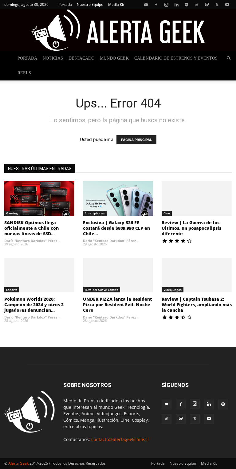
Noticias (53, 58)
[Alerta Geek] (118, 30)
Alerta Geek (18, 463)
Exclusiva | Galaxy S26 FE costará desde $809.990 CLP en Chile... (116, 228)
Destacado (81, 58)
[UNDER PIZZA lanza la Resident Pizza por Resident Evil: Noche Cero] (118, 275)
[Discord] (146, 4)
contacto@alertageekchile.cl (120, 439)
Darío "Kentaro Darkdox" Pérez (30, 240)
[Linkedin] (176, 4)
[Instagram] (166, 4)
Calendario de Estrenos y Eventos (176, 58)
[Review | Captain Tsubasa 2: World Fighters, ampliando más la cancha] (197, 275)
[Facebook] (156, 4)
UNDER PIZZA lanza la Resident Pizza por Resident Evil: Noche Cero (117, 304)
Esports (11, 289)
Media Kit (116, 4)
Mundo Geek (114, 58)
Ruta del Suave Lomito (101, 289)
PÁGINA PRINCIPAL (136, 140)
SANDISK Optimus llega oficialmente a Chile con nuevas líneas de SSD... (31, 228)
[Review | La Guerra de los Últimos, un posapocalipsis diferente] (197, 198)
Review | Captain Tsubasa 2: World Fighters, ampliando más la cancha (197, 304)
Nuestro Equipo (90, 4)
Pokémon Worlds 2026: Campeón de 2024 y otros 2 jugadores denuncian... (34, 304)
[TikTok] (196, 4)
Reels (24, 73)
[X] (217, 4)
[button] (228, 58)
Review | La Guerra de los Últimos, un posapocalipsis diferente (191, 228)
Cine (166, 213)
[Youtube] (227, 4)
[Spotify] (186, 4)
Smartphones (95, 213)
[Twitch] (206, 4)
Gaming (12, 213)
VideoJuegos (172, 289)
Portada (65, 4)
